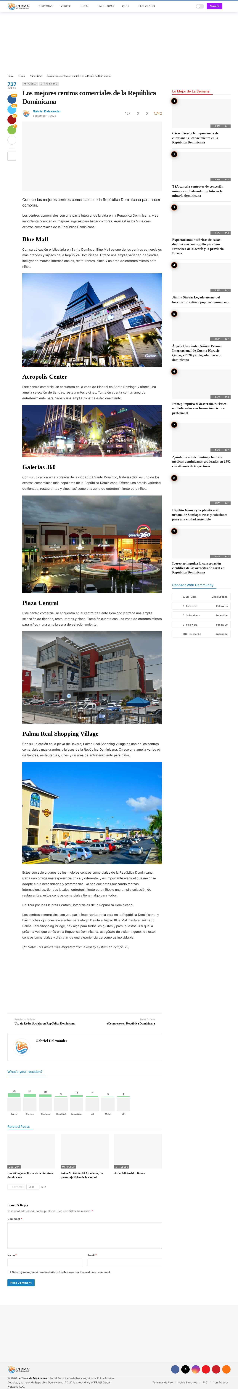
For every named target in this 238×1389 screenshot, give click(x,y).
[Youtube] (206, 1369)
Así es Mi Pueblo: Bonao (129, 1173)
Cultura (14, 1167)
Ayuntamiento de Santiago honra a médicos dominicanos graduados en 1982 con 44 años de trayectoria (201, 461)
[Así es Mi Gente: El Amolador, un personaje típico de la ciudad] (85, 1151)
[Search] (190, 6)
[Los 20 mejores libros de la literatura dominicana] (31, 1151)
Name (12, 1255)
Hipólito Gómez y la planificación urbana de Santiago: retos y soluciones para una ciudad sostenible (199, 514)
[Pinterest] (216, 1369)
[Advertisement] (119, 43)
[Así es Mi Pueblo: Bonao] (138, 1151)
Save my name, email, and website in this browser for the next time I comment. (61, 1272)
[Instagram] (196, 1369)
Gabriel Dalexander (47, 111)
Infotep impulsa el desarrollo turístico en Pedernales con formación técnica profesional (199, 408)
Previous (17, 1187)
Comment (14, 1219)
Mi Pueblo (30, 83)
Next (31, 1187)
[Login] (228, 6)
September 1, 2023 (44, 115)
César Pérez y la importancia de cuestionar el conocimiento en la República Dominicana (195, 137)
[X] (185, 1369)
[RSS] (226, 1369)
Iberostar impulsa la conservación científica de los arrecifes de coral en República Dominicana (198, 568)
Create (214, 6)
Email (92, 1255)
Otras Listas (49, 83)
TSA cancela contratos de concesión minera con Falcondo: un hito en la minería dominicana (197, 191)
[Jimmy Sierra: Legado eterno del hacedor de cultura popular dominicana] (201, 277)
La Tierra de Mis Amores (32, 1378)
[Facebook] (175, 1369)
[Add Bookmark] (11, 156)
